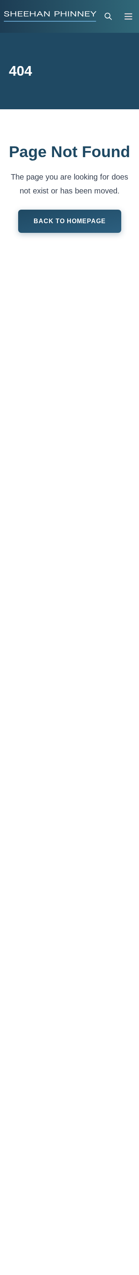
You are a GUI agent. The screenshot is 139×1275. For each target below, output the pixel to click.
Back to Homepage (70, 221)
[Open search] (108, 16)
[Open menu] (128, 16)
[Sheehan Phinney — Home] (50, 16)
